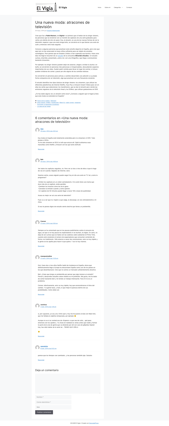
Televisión (53, 100)
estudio (60, 56)
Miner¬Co (62, 102)
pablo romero (70, 102)
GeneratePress (94, 423)
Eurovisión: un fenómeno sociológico (48, 104)
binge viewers (41, 102)
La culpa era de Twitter (44, 106)
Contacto (129, 7)
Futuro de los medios (43, 100)
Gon (41, 129)
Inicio (99, 7)
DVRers (48, 102)
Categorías (117, 7)
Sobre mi (107, 7)
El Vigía (63, 7)
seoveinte (44, 346)
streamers (78, 102)
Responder (41, 149)
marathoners (55, 102)
